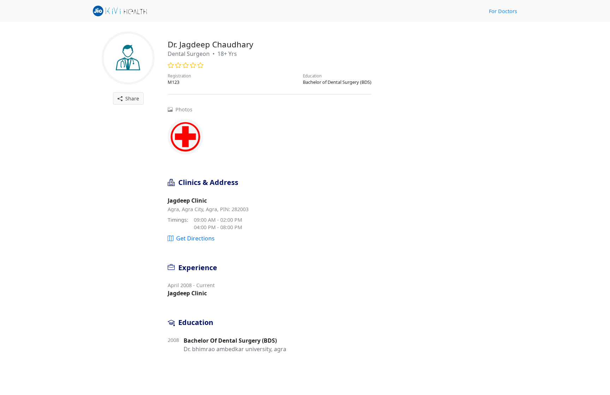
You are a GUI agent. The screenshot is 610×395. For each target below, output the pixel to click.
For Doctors (503, 11)
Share (130, 98)
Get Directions (194, 238)
